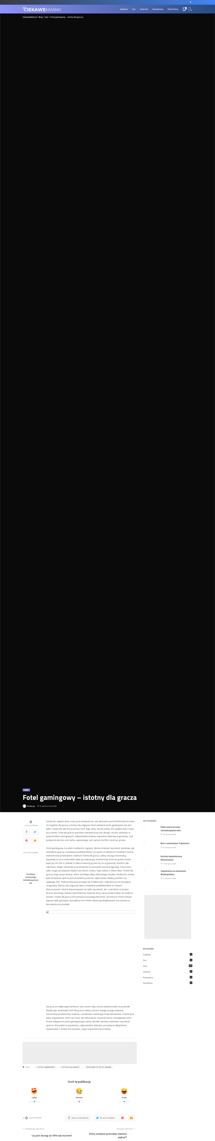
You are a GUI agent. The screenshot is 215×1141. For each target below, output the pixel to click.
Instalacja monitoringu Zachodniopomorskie (30, 879)
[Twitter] (34, 831)
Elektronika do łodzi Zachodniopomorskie (171, 828)
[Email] (34, 840)
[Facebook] (190, 2)
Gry (144, 960)
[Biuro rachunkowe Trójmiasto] (150, 845)
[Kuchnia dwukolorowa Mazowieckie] (150, 860)
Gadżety (147, 954)
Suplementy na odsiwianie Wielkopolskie (173, 872)
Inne (26, 790)
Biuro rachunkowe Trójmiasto (175, 843)
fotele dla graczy (70, 1067)
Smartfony (148, 983)
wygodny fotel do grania (99, 1067)
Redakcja (31, 806)
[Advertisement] (80, 1053)
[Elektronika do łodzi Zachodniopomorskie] (150, 830)
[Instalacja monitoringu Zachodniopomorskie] (30, 863)
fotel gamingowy (46, 1067)
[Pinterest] (26, 840)
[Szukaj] (190, 9)
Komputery (148, 977)
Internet (146, 972)
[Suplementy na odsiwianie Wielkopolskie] (150, 874)
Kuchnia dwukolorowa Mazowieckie (171, 858)
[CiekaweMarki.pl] (42, 9)
